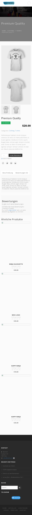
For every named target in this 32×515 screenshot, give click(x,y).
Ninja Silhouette (16, 264)
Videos (6, 510)
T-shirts (19, 30)
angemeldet (12, 210)
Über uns (14, 510)
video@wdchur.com (8, 458)
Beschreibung (8, 173)
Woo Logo (16, 315)
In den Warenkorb (15, 155)
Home (4, 30)
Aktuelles (12, 508)
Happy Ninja (16, 366)
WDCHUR (17, 498)
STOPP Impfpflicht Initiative (10, 469)
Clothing (10, 30)
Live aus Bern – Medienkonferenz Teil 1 (13, 477)
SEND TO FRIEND (7, 158)
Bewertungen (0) (22, 173)
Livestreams (23, 508)
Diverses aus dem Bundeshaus (11, 473)
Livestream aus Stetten (9, 466)
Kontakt (23, 510)
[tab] (7, 172)
